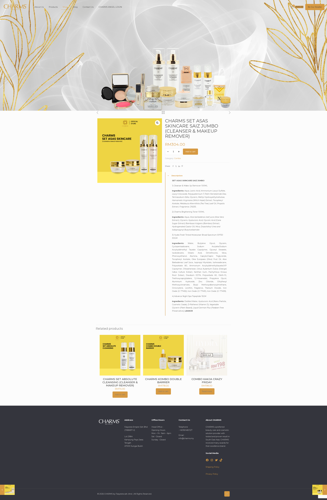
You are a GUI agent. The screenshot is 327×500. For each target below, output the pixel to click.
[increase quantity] (179, 151)
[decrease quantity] (168, 151)
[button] (157, 122)
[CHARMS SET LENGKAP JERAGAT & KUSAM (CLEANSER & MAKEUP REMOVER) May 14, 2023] (7, 490)
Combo (177, 158)
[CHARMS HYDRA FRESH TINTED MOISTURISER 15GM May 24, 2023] (319, 490)
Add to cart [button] (120, 394)
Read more (207, 391)
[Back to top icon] (227, 494)
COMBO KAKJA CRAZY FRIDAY (206, 380)
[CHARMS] (15, 7)
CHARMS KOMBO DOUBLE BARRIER (163, 380)
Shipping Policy (212, 467)
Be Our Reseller (315, 7)
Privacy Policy (212, 474)
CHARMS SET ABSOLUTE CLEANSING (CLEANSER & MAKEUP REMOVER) (120, 382)
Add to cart (190, 151)
